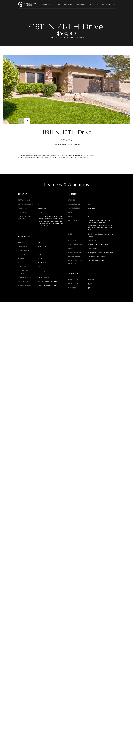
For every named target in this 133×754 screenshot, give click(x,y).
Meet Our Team (46, 4)
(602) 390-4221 (106, 4)
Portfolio (57, 4)
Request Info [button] (25, 165)
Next (27, 121)
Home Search (68, 4)
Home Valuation (81, 4)
